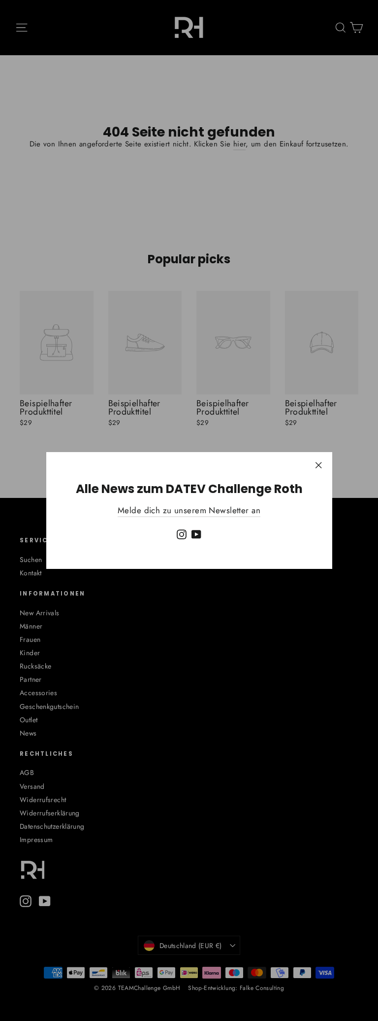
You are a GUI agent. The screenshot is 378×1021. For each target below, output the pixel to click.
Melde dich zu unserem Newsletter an (189, 510)
